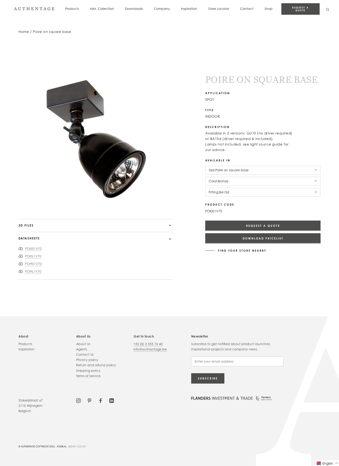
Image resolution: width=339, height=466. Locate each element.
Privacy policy (87, 360)
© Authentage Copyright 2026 (36, 446)
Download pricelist (263, 238)
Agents (81, 349)
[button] (327, 463)
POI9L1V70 (33, 271)
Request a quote (300, 9)
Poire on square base (52, 31)
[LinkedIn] (111, 400)
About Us (83, 344)
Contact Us (85, 354)
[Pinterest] (89, 400)
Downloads (134, 9)
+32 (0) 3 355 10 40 (148, 344)
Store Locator (218, 9)
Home (23, 31)
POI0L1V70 (33, 256)
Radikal (61, 446)
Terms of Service (88, 376)
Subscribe (208, 378)
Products (72, 9)
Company (162, 9)
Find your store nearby (242, 250)
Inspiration (189, 9)
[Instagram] (78, 400)
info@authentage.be (150, 349)
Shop (269, 9)
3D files (26, 225)
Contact (246, 9)
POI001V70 (33, 248)
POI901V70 (33, 264)
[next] (37, 206)
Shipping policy (88, 371)
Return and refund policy (96, 365)
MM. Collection (102, 9)
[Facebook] (100, 400)
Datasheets (29, 238)
